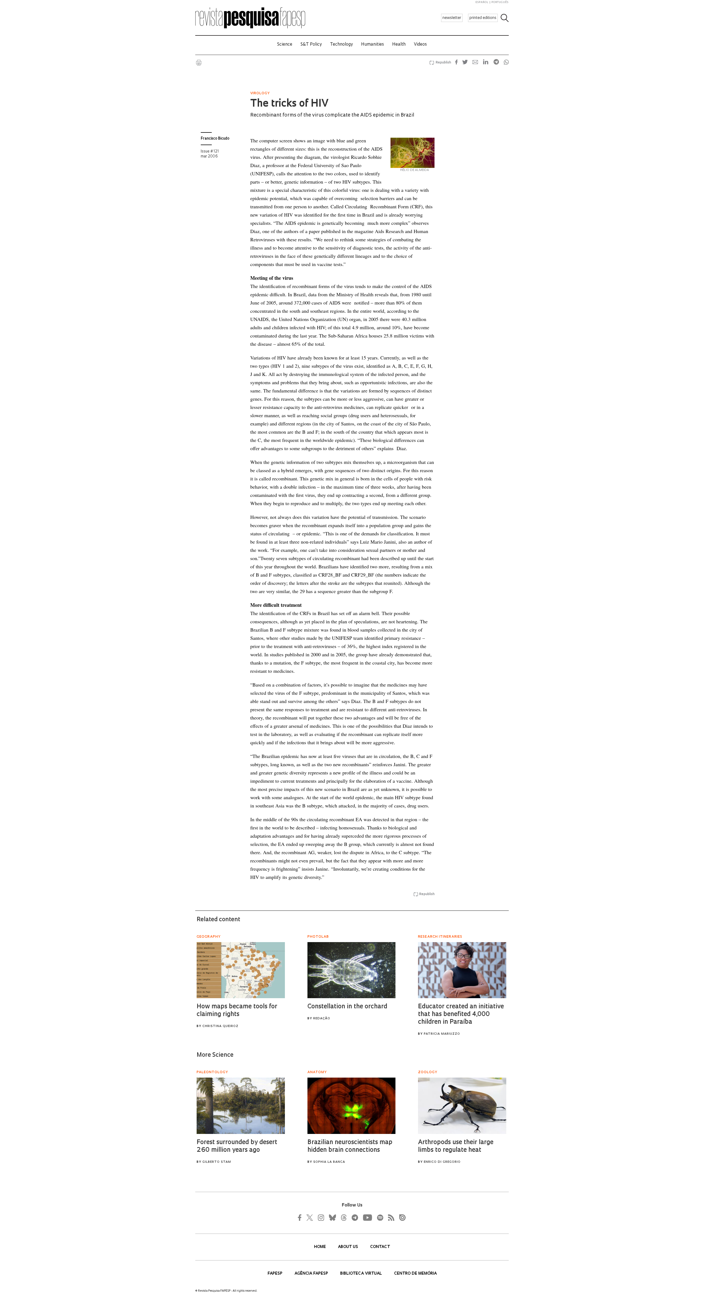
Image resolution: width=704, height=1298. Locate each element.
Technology (341, 45)
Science (284, 45)
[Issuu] (401, 1217)
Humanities (372, 45)
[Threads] (343, 1217)
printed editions (482, 18)
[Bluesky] (332, 1217)
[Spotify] (380, 1217)
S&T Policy (311, 45)
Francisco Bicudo (215, 138)
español (482, 2)
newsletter (451, 18)
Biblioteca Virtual (361, 1274)
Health (399, 45)
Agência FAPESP (312, 1274)
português (499, 2)
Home (320, 1247)
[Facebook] (301, 1217)
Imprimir (198, 62)
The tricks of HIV (289, 104)
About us (348, 1247)
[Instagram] (320, 1217)
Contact (380, 1247)
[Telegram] (354, 1217)
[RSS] (390, 1217)
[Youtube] (367, 1217)
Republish (443, 62)
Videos (420, 45)
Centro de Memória (415, 1274)
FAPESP (276, 1274)
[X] (310, 1217)
